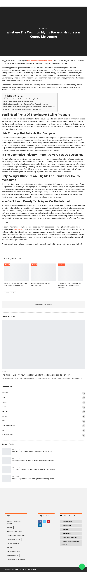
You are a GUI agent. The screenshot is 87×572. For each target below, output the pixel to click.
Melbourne (10, 547)
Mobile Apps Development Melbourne (70, 543)
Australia (9, 527)
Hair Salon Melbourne (13, 551)
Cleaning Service (8, 435)
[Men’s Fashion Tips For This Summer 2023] (43, 272)
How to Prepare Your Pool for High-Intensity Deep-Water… (33, 479)
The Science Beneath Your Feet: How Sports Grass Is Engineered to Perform (36, 375)
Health (4, 407)
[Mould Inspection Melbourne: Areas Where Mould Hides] (6, 460)
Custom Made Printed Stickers (16, 559)
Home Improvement (8, 425)
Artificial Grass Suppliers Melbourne (14, 522)
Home (3, 397)
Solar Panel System (12, 555)
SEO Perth (66, 529)
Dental (4, 402)
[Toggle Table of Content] (5, 96)
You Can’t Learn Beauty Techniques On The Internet (22, 109)
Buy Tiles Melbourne (13, 543)
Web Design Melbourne (70, 537)
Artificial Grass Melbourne (14, 531)
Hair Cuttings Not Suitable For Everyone (18, 101)
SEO (3, 430)
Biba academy (19, 229)
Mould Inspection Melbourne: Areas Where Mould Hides (33, 461)
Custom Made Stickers (13, 539)
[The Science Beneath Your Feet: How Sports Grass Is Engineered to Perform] (43, 344)
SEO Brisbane (67, 533)
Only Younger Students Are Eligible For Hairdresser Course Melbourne (29, 107)
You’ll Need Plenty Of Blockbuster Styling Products (22, 99)
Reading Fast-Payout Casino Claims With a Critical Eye (32, 451)
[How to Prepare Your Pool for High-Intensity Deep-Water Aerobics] (6, 478)
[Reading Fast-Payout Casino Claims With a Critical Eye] (6, 451)
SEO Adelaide (67, 525)
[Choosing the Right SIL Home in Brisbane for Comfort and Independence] (6, 469)
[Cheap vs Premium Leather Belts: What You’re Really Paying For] (16, 272)
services (5, 411)
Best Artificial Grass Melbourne (16, 535)
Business (5, 393)
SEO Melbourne (67, 521)
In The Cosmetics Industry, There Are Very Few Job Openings (26, 104)
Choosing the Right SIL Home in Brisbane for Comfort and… (34, 470)
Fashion (7, 265)
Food (3, 421)
